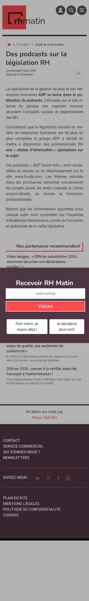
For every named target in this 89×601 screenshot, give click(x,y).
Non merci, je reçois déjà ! (27, 326)
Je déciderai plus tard (67, 326)
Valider (45, 306)
